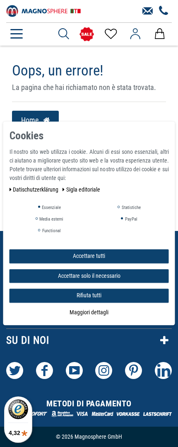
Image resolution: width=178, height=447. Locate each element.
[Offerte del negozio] (86, 34)
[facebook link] (44, 370)
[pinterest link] (133, 370)
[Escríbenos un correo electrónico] (148, 11)
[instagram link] (103, 370)
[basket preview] (160, 34)
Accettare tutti (89, 256)
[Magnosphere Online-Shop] (43, 10)
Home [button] (30, 120)
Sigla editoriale (83, 189)
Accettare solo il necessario (89, 275)
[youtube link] (74, 370)
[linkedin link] (163, 370)
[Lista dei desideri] (110, 34)
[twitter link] (14, 370)
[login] (135, 34)
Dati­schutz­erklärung (36, 189)
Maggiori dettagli (89, 312)
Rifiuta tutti (89, 295)
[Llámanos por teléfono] (164, 11)
